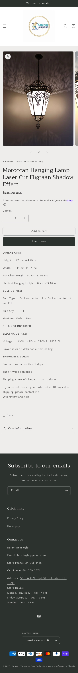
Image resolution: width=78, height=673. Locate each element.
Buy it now (39, 241)
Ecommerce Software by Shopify (59, 666)
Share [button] (10, 415)
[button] (5, 26)
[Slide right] (47, 152)
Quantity (7, 211)
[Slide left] (31, 152)
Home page (14, 526)
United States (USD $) (37, 640)
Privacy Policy (15, 518)
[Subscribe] (67, 490)
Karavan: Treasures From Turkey (27, 666)
